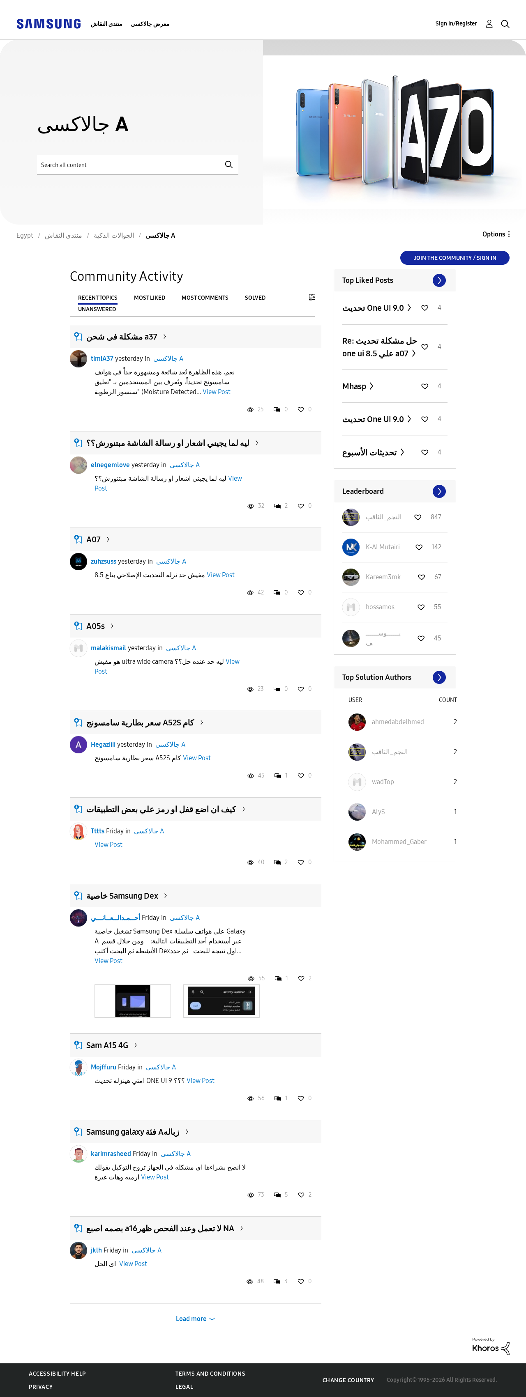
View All (395, 280)
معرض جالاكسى (150, 24)
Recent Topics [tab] (98, 297)
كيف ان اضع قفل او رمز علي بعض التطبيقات (161, 809)
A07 (93, 539)
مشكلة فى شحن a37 (121, 337)
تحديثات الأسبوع (370, 452)
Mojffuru (103, 1067)
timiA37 (102, 358)
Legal (184, 1386)
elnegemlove (110, 465)
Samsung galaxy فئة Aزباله (133, 1132)
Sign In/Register (456, 23)
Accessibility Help (57, 1373)
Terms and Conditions (210, 1373)
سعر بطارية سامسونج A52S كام (140, 722)
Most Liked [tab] (149, 297)
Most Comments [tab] (205, 297)
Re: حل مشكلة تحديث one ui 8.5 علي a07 (379, 347)
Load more (191, 1319)
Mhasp (355, 386)
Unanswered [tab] (97, 309)
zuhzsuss (103, 561)
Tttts (97, 831)
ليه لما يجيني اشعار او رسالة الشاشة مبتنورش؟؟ (167, 443)
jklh (96, 1250)
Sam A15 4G (107, 1045)
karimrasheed (111, 1154)
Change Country (348, 1380)
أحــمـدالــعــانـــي (115, 918)
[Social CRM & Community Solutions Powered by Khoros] (491, 1346)
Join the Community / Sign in (455, 258)
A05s (95, 626)
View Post (217, 392)
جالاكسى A (168, 358)
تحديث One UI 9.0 (374, 308)
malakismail (108, 648)
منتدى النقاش (106, 24)
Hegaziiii (103, 744)
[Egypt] (48, 23)
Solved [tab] (255, 297)
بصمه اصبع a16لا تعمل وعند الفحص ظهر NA (160, 1228)
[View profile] (78, 358)
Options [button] (493, 234)
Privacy (41, 1386)
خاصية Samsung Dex (122, 896)
